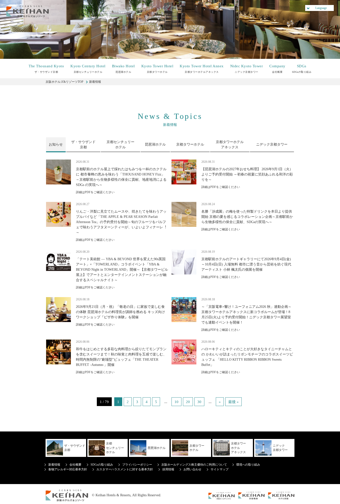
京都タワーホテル (157, 68)
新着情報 (54, 464)
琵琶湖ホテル (123, 68)
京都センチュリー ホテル (120, 144)
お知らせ (56, 144)
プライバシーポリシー (137, 464)
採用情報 (168, 469)
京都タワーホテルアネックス (202, 68)
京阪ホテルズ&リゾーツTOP (64, 82)
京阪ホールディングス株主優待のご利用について (194, 464)
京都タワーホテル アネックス (230, 144)
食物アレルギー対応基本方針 (67, 469)
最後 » (233, 402)
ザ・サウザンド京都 (46, 68)
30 (199, 402)
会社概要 (277, 68)
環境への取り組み (248, 464)
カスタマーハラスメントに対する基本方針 (124, 469)
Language (321, 8)
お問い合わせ (192, 469)
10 (176, 402)
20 (188, 402)
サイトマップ (219, 469)
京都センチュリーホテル (88, 68)
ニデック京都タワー (246, 68)
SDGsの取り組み (302, 68)
